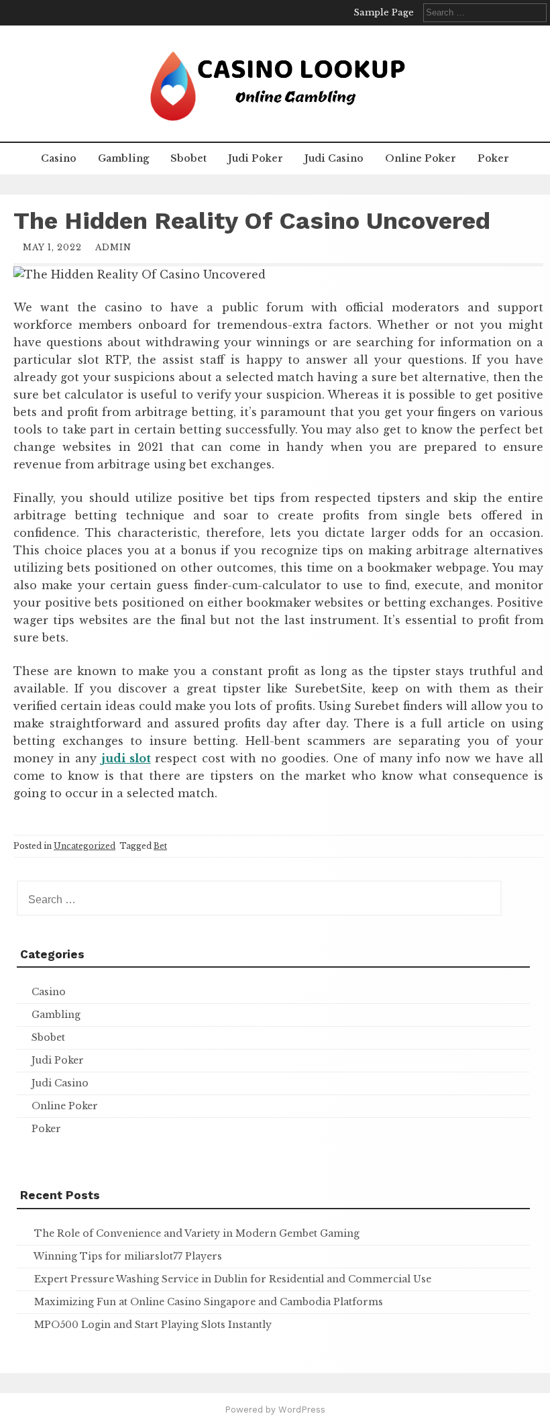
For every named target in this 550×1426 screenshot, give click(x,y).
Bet (160, 846)
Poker (493, 158)
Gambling (123, 158)
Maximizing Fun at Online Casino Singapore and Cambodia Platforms (208, 1302)
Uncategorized (84, 846)
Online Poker (420, 158)
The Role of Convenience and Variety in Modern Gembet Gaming (197, 1233)
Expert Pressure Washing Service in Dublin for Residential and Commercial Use (232, 1279)
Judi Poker (255, 158)
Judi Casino (334, 158)
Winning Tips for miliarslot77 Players (128, 1256)
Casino (58, 158)
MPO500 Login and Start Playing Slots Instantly (153, 1325)
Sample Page (383, 12)
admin (113, 247)
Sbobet (188, 158)
